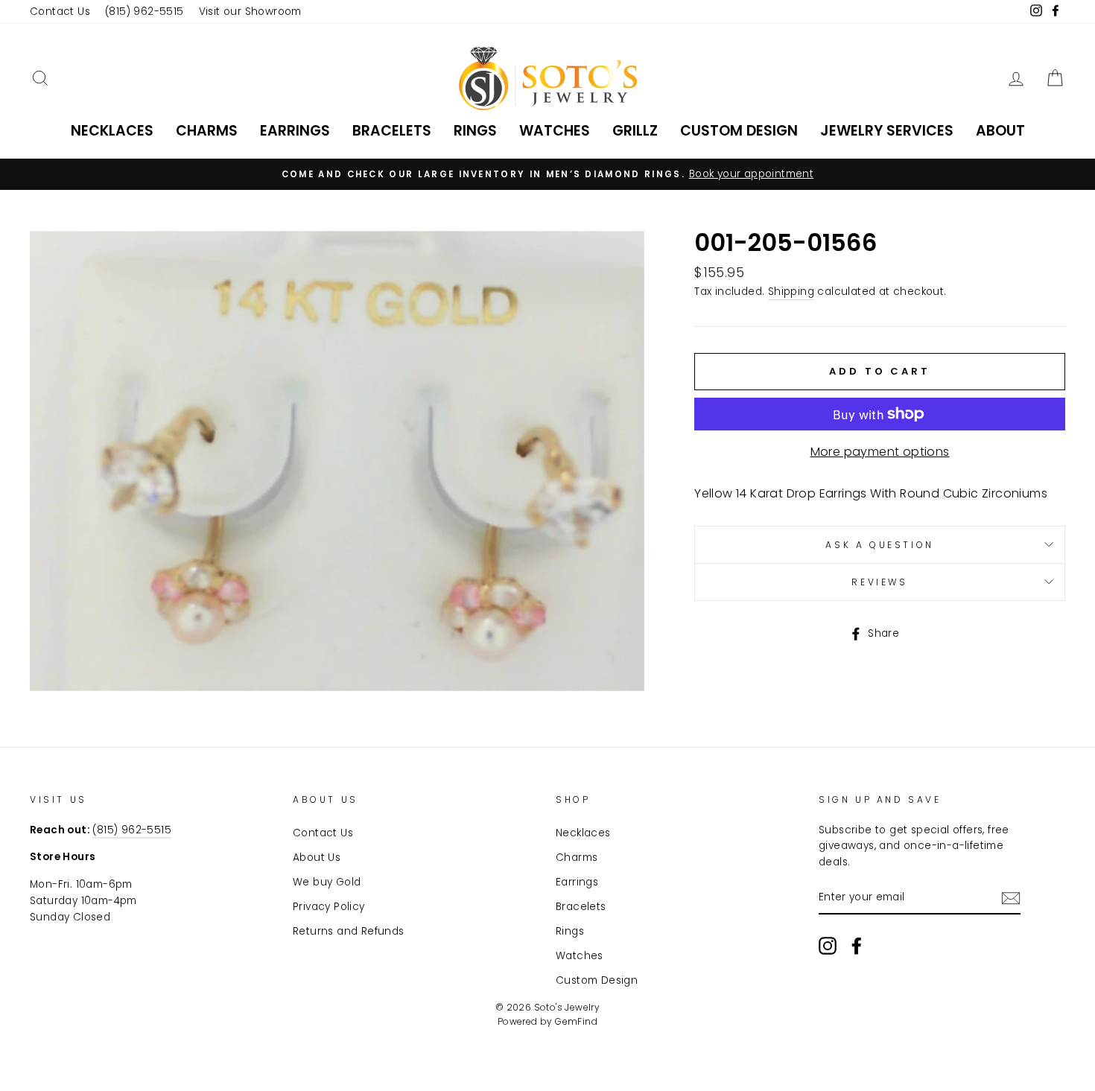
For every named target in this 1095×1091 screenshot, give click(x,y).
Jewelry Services (886, 131)
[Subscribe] (1011, 898)
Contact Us (60, 11)
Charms (207, 131)
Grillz (635, 131)
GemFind (576, 1021)
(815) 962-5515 (144, 11)
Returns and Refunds (348, 931)
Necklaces (112, 131)
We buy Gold (327, 882)
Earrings (295, 131)
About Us (316, 857)
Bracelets (391, 131)
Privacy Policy (329, 907)
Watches (554, 131)
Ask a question (879, 544)
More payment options (880, 451)
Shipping (791, 291)
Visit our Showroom (250, 11)
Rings (475, 131)
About (1000, 131)
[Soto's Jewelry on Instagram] (828, 946)
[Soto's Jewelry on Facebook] (857, 946)
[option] (547, 174)
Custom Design (739, 131)
